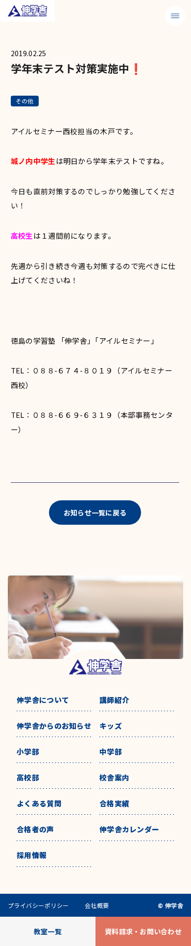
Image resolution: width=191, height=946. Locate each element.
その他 (25, 101)
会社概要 (97, 905)
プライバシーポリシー (38, 905)
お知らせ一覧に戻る (95, 512)
